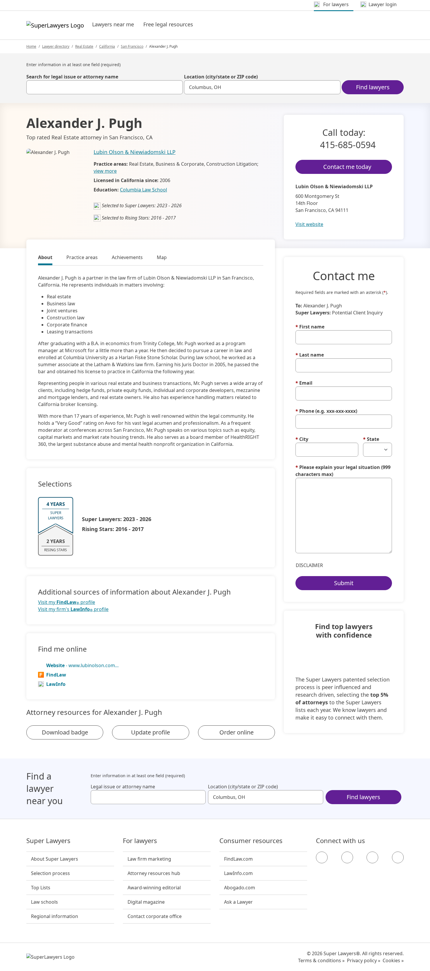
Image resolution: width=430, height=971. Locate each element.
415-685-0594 (348, 145)
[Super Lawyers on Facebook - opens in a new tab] (322, 857)
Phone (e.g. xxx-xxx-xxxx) (326, 411)
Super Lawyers (48, 841)
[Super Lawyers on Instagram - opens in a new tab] (347, 857)
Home (31, 46)
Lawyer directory (55, 46)
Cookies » (393, 960)
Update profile (150, 732)
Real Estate (84, 46)
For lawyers (140, 841)
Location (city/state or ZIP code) (221, 76)
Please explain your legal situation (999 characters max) (343, 470)
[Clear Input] (175, 87)
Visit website (309, 224)
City (301, 439)
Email (303, 383)
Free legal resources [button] (168, 24)
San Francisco (132, 46)
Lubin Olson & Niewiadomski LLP (135, 151)
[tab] (45, 258)
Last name (309, 355)
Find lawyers (373, 87)
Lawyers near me (113, 24)
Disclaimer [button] (309, 565)
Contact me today (347, 167)
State (371, 439)
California (107, 46)
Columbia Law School (143, 189)
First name (309, 326)
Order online (236, 732)
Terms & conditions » (321, 960)
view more (105, 171)
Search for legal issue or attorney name (72, 76)
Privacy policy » (363, 960)
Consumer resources (251, 841)
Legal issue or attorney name (123, 786)
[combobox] (104, 87)
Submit (343, 583)
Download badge (65, 732)
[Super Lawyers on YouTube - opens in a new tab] (372, 857)
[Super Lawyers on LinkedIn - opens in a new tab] (398, 857)
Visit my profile (66, 602)
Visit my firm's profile (73, 609)
